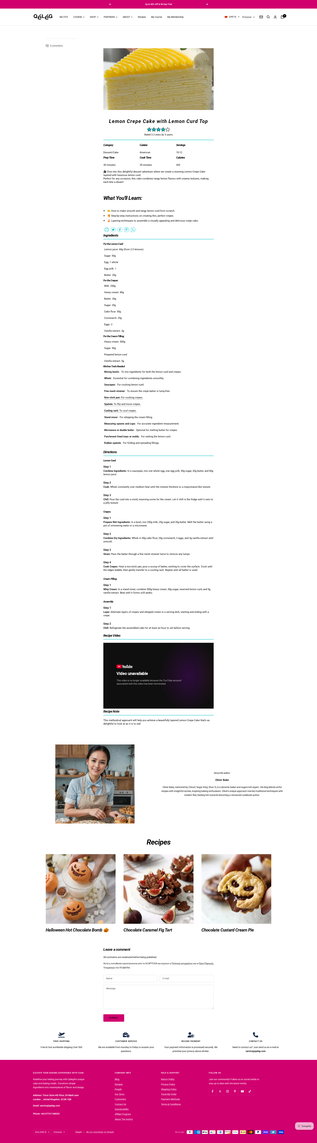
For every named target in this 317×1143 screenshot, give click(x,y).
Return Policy (168, 1079)
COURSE (78, 17)
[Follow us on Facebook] (212, 1091)
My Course (156, 17)
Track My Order (168, 1094)
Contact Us (120, 1104)
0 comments (56, 45)
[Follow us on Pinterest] (235, 1091)
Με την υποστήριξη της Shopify (100, 1132)
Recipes (142, 17)
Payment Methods (170, 1099)
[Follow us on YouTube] (242, 1091)
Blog (117, 1079)
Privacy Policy (168, 1084)
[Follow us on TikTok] (249, 1091)
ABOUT (127, 17)
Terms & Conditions (171, 1104)
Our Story (119, 1094)
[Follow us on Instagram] (227, 1091)
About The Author (124, 1119)
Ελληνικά (246, 17)
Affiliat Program (123, 1114)
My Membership (175, 17)
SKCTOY (63, 17)
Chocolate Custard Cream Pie (227, 930)
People (118, 1089)
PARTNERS (109, 17)
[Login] (275, 17)
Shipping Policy (168, 1089)
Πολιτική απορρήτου (182, 963)
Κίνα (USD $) (40, 1132)
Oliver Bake (222, 780)
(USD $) (232, 17)
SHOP (93, 17)
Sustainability (122, 1109)
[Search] (268, 16)
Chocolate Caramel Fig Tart (147, 930)
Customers (120, 1099)
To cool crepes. (120, 410)
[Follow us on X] (220, 1091)
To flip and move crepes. (122, 404)
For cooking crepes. (123, 397)
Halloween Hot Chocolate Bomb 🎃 (77, 930)
